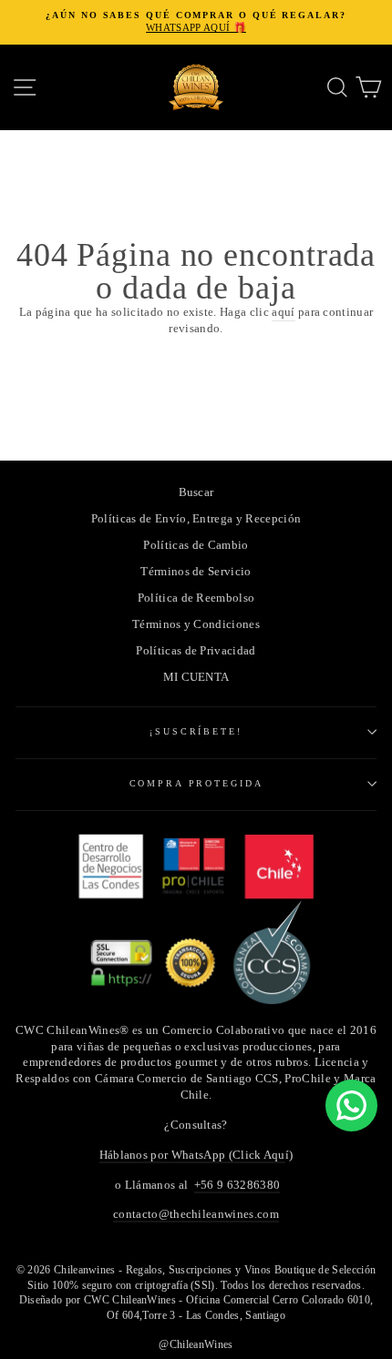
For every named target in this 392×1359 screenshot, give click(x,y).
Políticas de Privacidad (195, 650)
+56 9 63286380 (237, 1185)
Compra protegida (196, 783)
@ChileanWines (195, 1344)
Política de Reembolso (196, 598)
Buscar (196, 492)
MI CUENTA (196, 677)
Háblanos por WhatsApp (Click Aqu (192, 1155)
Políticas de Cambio (195, 545)
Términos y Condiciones (196, 624)
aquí (283, 312)
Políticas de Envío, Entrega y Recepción (196, 518)
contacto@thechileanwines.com (196, 1214)
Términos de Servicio (195, 571)
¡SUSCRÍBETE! (196, 731)
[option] (196, 22)
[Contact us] (351, 1105)
